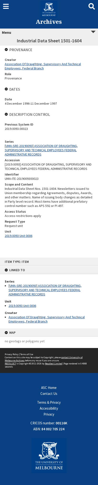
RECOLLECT (10, 363)
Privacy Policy (12, 354)
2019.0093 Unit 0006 (22, 306)
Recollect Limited (53, 363)
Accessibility (49, 408)
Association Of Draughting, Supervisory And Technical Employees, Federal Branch (47, 319)
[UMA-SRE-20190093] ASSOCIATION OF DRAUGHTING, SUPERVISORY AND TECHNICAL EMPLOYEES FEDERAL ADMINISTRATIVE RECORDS (45, 290)
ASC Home (49, 387)
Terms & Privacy (49, 402)
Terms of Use (26, 354)
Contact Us (48, 393)
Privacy (49, 414)
